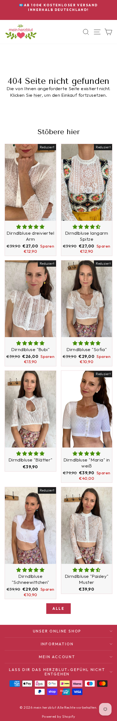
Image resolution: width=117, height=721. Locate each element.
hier (38, 95)
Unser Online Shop (57, 631)
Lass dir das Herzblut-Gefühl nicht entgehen (57, 671)
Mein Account (57, 656)
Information (57, 643)
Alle (58, 608)
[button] (30, 226)
